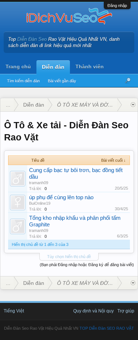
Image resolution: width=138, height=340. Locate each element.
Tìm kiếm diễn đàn (23, 81)
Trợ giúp (125, 311)
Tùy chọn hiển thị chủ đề (69, 256)
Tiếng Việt (14, 311)
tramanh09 (38, 182)
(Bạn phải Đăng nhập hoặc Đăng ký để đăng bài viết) (87, 264)
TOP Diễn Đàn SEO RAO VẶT (106, 328)
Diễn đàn (53, 67)
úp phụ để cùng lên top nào (61, 197)
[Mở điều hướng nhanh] (133, 104)
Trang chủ (18, 66)
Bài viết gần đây (62, 81)
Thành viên (89, 66)
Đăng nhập (117, 5)
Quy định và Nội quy (93, 311)
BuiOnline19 (39, 203)
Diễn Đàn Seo (32, 39)
